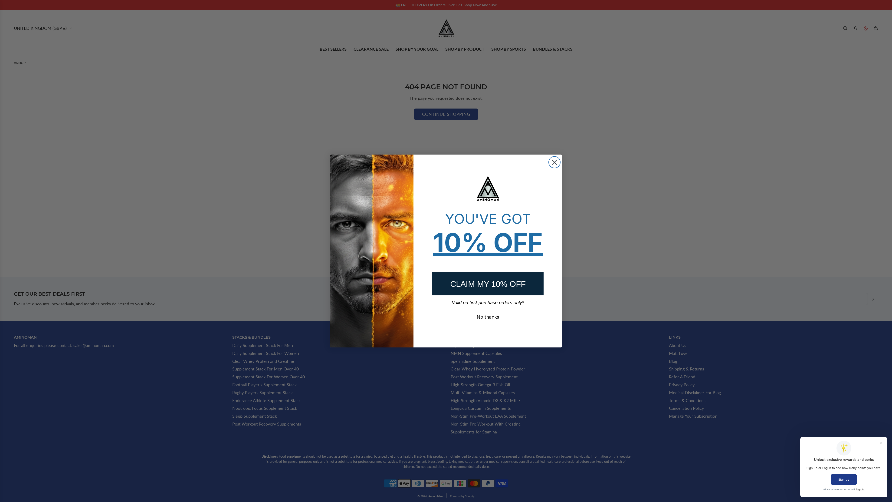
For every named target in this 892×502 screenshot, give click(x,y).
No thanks (488, 317)
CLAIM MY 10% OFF (488, 283)
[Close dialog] (554, 162)
